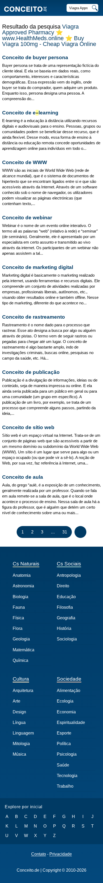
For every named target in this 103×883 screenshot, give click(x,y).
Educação (66, 596)
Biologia (20, 596)
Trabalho (65, 786)
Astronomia (23, 586)
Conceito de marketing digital (37, 267)
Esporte (64, 733)
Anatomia (22, 575)
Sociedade (69, 678)
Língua (19, 722)
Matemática (23, 650)
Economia (66, 712)
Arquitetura (23, 690)
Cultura (21, 678)
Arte (16, 701)
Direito (63, 586)
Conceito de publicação (31, 372)
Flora (17, 628)
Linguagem (23, 733)
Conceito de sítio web (28, 427)
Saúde (63, 765)
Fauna (19, 607)
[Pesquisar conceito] (94, 8)
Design (19, 712)
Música (19, 754)
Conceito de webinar (27, 217)
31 (64, 532)
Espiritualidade (71, 722)
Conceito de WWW (24, 162)
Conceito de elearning (30, 112)
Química (20, 660)
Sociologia (67, 639)
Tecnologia (67, 775)
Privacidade (60, 854)
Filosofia (65, 607)
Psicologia (67, 754)
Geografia (66, 618)
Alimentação (68, 690)
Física (18, 618)
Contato (38, 854)
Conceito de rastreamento (33, 317)
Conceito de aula (22, 477)
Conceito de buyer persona (35, 57)
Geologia (21, 639)
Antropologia (69, 575)
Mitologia (21, 743)
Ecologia (65, 701)
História (64, 628)
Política (64, 743)
